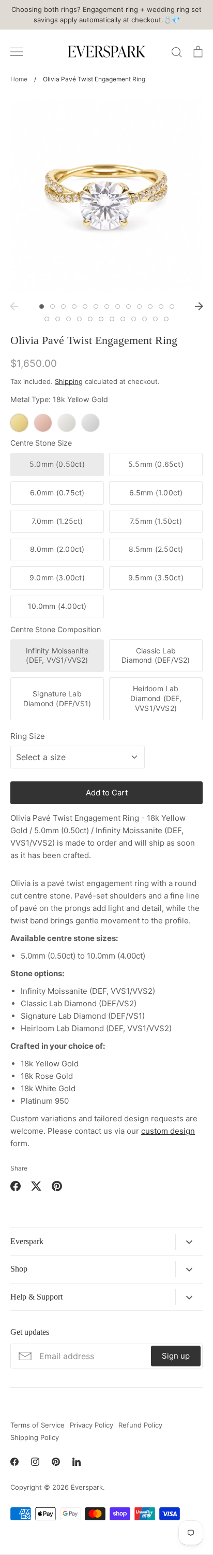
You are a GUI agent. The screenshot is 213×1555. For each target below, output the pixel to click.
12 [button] (161, 306)
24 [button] (155, 319)
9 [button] (128, 306)
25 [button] (166, 319)
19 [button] (101, 319)
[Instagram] (35, 1461)
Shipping (69, 381)
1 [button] (41, 306)
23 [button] (144, 319)
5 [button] (85, 306)
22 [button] (133, 319)
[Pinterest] (55, 1461)
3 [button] (63, 306)
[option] (106, 195)
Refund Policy (140, 1425)
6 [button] (96, 306)
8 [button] (117, 306)
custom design (168, 1131)
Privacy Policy (91, 1425)
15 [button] (57, 319)
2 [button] (52, 306)
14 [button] (46, 319)
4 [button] (74, 306)
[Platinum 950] (90, 423)
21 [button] (122, 319)
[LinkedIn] (76, 1461)
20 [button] (112, 319)
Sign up (176, 1356)
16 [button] (68, 319)
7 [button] (106, 306)
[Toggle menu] (16, 52)
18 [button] (90, 319)
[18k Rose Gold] (43, 423)
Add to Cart (107, 792)
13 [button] (172, 306)
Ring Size (27, 736)
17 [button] (79, 319)
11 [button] (150, 306)
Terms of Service (37, 1425)
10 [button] (139, 306)
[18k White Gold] (66, 423)
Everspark (87, 1487)
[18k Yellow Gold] (19, 423)
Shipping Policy (34, 1437)
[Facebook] (14, 1461)
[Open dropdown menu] (189, 1242)
